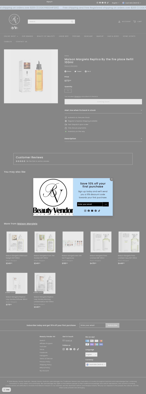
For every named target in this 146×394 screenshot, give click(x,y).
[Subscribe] (106, 204)
